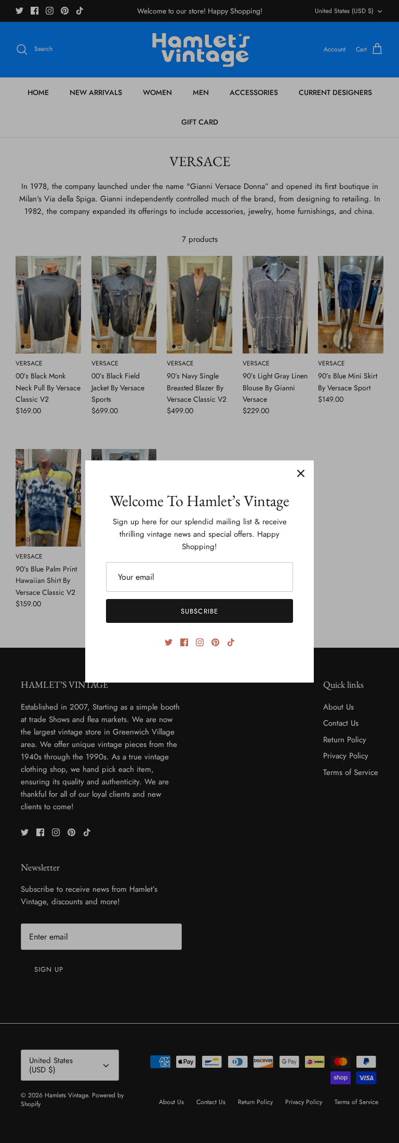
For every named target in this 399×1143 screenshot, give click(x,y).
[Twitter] (168, 642)
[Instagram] (200, 642)
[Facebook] (184, 642)
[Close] (300, 473)
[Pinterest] (215, 642)
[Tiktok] (231, 642)
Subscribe (199, 611)
